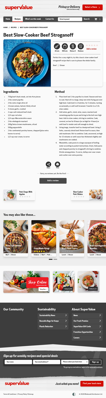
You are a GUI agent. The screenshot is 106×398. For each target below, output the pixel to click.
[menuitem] (7, 19)
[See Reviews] (92, 46)
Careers (77, 338)
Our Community (13, 309)
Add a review (91, 49)
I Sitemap (30, 394)
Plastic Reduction (46, 327)
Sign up (95, 362)
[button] (50, 259)
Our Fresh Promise (81, 321)
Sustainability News (47, 315)
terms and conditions (96, 367)
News (76, 315)
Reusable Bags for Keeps (49, 321)
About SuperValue (83, 309)
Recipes (14, 27)
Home (5, 27)
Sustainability (47, 309)
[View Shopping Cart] (98, 19)
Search (87, 19)
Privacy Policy (22, 394)
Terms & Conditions (10, 394)
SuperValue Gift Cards (82, 327)
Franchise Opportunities (83, 332)
